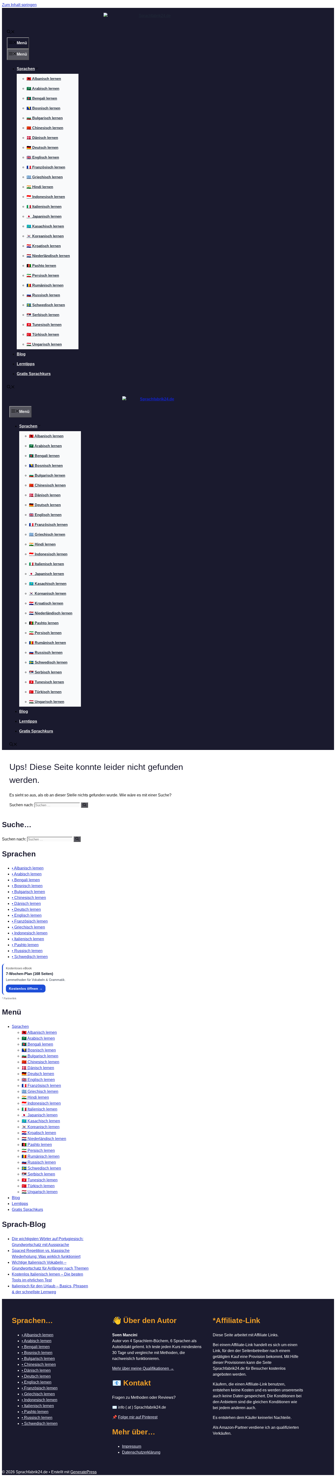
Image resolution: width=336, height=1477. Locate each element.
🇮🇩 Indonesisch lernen (46, 197)
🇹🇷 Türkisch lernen (43, 334)
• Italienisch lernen (28, 939)
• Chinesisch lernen (29, 898)
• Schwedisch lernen (30, 957)
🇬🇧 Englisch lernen (43, 157)
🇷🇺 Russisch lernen (43, 295)
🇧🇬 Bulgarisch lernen (45, 118)
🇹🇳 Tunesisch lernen (44, 324)
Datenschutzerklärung (141, 1452)
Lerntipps (26, 364)
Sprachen (26, 69)
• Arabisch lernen (27, 874)
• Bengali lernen (26, 880)
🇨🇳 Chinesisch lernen (45, 128)
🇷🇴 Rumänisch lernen (45, 285)
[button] (11, 32)
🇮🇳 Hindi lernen (40, 187)
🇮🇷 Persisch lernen (43, 275)
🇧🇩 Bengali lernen (42, 98)
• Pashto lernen (25, 945)
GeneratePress (83, 1472)
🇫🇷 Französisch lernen (46, 167)
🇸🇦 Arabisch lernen (43, 88)
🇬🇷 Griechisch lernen (45, 177)
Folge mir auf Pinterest (137, 1417)
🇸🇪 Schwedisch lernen (46, 305)
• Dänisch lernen (26, 903)
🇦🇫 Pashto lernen (41, 265)
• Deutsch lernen (26, 909)
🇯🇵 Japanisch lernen (44, 216)
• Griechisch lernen (28, 927)
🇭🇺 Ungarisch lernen (44, 344)
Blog (21, 354)
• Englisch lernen (27, 915)
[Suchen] (84, 805)
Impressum (131, 1446)
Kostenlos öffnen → (26, 988)
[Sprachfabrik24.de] (155, 401)
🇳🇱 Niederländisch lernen (48, 256)
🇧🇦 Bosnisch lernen (43, 108)
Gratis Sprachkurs (34, 374)
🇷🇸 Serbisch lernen (43, 315)
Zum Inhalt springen (19, 5)
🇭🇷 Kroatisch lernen (44, 246)
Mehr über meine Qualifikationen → (143, 1368)
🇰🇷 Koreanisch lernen (45, 236)
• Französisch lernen (30, 921)
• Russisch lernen (27, 951)
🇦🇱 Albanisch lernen (44, 78)
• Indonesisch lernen (29, 933)
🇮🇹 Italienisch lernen (44, 206)
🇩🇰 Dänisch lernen (42, 138)
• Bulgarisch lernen (28, 892)
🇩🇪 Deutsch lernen (42, 147)
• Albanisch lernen (28, 868)
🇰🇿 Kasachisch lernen (45, 226)
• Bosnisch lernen (27, 886)
